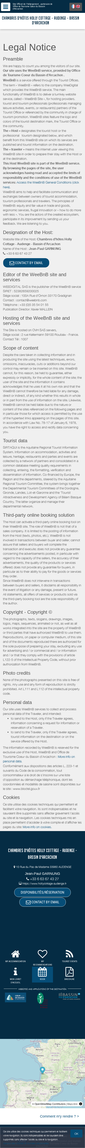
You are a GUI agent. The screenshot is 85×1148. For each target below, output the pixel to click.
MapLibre (72, 1103)
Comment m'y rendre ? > (59, 1116)
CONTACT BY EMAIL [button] (28, 263)
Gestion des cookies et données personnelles (26, 1143)
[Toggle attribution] (80, 1103)
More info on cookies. (37, 827)
